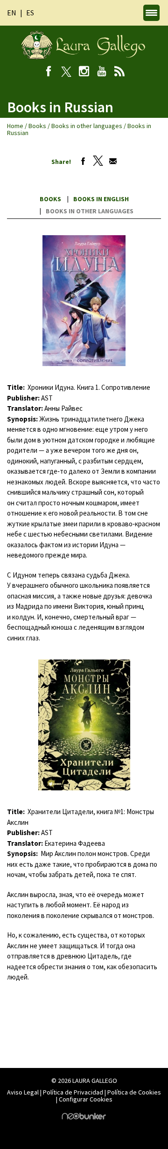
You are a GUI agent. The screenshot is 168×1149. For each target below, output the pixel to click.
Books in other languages (86, 126)
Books (37, 126)
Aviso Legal (23, 1092)
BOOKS (50, 199)
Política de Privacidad (73, 1092)
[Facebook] (49, 72)
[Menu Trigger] (151, 13)
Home (15, 126)
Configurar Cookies (85, 1099)
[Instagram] (84, 72)
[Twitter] (95, 161)
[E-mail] (111, 161)
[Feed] (120, 72)
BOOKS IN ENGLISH (101, 199)
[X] (66, 72)
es (30, 12)
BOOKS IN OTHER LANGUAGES (89, 211)
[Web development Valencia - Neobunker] (84, 1117)
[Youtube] (102, 72)
